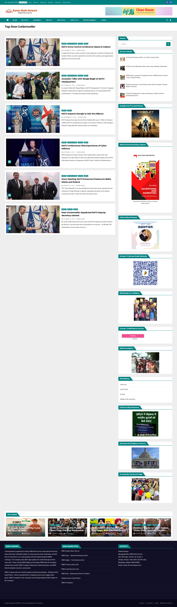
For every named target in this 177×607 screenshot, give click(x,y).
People (149, 524)
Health (49, 20)
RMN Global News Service (70, 551)
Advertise (50, 2)
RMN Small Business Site (70, 569)
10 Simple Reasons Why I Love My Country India (24, 529)
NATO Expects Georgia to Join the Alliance (82, 113)
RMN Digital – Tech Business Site (72, 560)
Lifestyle (74, 20)
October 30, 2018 (69, 50)
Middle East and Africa (127, 399)
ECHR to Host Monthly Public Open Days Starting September (67, 529)
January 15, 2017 (69, 185)
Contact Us (58, 2)
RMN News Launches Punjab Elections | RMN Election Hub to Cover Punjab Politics (109, 530)
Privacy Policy (66, 2)
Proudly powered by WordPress (13, 603)
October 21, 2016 (69, 219)
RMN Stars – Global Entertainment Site (74, 555)
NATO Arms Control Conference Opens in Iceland (85, 47)
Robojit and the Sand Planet (70, 578)
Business (37, 20)
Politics (25, 20)
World (86, 43)
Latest (18, 524)
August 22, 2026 (15, 533)
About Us (35, 2)
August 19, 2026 (99, 533)
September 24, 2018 (70, 117)
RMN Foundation (67, 582)
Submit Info (43, 2)
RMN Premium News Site (70, 564)
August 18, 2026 (140, 533)
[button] (167, 20)
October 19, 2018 (69, 85)
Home (30, 2)
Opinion (23, 524)
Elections (102, 524)
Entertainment (89, 20)
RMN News (81, 50)
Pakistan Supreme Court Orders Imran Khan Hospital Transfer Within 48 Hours (151, 530)
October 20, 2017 (69, 152)
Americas (123, 384)
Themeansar (39, 603)
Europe (64, 43)
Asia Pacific (124, 389)
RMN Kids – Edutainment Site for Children (75, 573)
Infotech (61, 20)
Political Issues (72, 43)
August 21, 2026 (57, 533)
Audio (103, 20)
